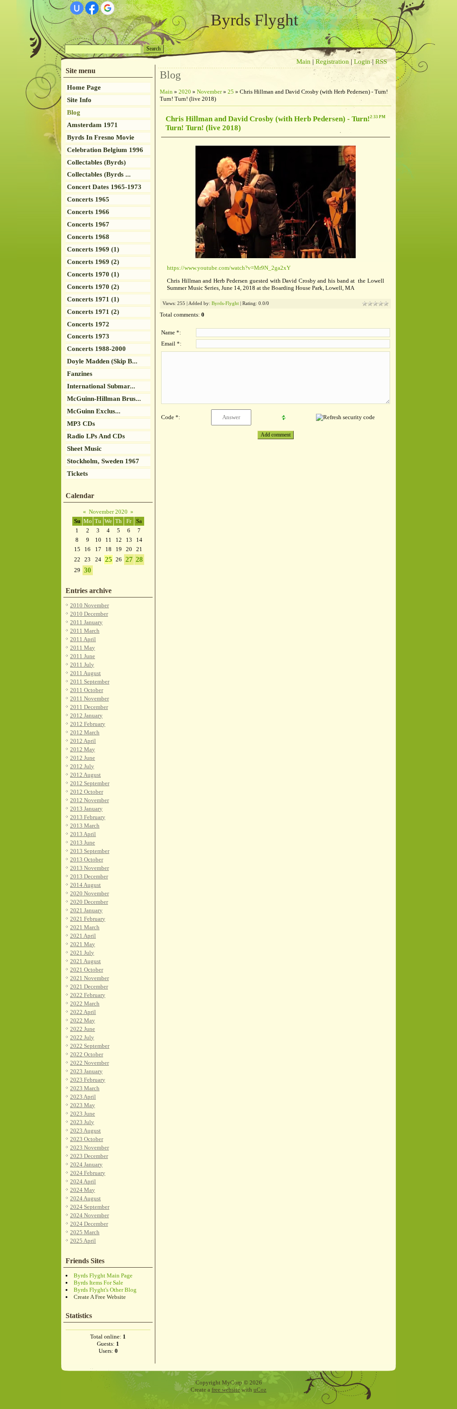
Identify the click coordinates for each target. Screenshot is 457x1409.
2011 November (89, 698)
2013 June (82, 842)
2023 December (89, 1156)
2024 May (82, 1190)
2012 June (82, 757)
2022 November (89, 1062)
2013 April (83, 834)
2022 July (82, 1037)
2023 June (82, 1113)
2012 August (85, 774)
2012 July (82, 766)
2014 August (85, 885)
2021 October (86, 969)
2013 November (89, 868)
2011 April (83, 639)
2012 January (86, 715)
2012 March (85, 732)
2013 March (85, 825)
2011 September (89, 681)
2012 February (87, 724)
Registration (332, 61)
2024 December (89, 1223)
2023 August (85, 1130)
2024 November (89, 1215)
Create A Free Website (100, 1297)
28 (139, 559)
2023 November (89, 1147)
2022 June (82, 1029)
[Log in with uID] (76, 8)
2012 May (82, 749)
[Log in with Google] (107, 8)
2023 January (86, 1071)
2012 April (83, 740)
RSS (381, 61)
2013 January (86, 808)
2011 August (85, 673)
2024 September (89, 1206)
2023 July (82, 1122)
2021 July (82, 952)
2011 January (86, 622)
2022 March (85, 1003)
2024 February (87, 1173)
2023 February (87, 1079)
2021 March (85, 927)
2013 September (89, 851)
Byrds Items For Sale (98, 1282)
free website (226, 1389)
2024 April (83, 1181)
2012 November (89, 800)
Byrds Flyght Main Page (103, 1275)
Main (303, 61)
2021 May (82, 944)
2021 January (86, 910)
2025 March (85, 1232)
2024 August (85, 1198)
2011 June (82, 656)
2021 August (85, 961)
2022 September (89, 1045)
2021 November (89, 978)
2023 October (86, 1139)
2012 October (86, 791)
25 (108, 559)
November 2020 (108, 511)
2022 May (82, 1020)
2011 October (86, 690)
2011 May (82, 647)
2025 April (83, 1240)
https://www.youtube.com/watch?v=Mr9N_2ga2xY (229, 267)
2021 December (89, 986)
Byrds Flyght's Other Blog (105, 1289)
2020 (185, 91)
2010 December (89, 613)
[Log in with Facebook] (92, 8)
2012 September (89, 783)
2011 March (85, 630)
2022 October (86, 1054)
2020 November (89, 893)
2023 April (83, 1096)
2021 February (87, 918)
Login (362, 61)
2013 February (87, 817)
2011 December (89, 707)
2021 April (83, 935)
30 (87, 570)
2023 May (82, 1105)
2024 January (86, 1164)
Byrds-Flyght (225, 303)
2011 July (82, 664)
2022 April (83, 1012)
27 (129, 559)
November (209, 91)
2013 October (86, 859)
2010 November (89, 605)
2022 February (87, 995)
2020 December (89, 901)
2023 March (85, 1088)
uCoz (259, 1389)
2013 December (89, 876)
